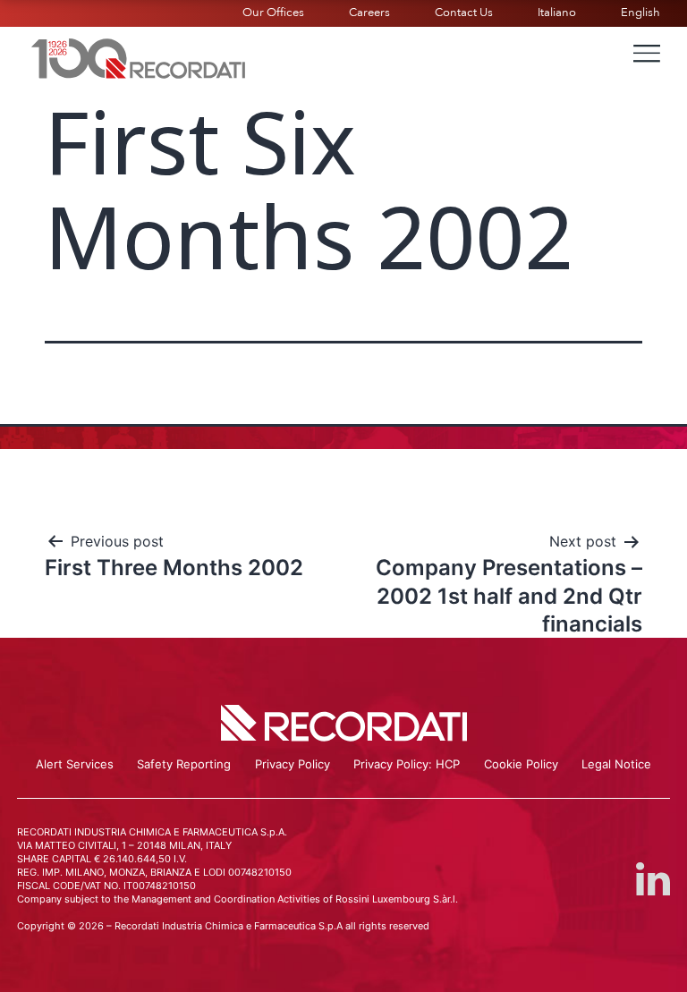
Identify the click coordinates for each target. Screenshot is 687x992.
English (640, 12)
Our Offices (273, 12)
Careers (369, 12)
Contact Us (464, 12)
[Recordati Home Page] (138, 56)
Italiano (557, 12)
